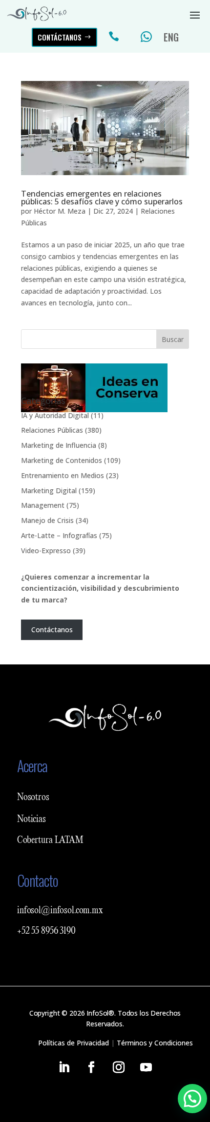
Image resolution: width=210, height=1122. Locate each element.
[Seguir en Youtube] (146, 1067)
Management (42, 505)
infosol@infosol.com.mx (60, 911)
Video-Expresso (46, 550)
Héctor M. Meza (59, 211)
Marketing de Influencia (58, 445)
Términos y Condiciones (155, 1042)
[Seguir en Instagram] (118, 1067)
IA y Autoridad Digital (55, 415)
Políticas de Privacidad (73, 1042)
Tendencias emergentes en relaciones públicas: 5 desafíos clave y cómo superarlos (102, 197)
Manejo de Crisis (47, 520)
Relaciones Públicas (52, 430)
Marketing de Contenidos (61, 460)
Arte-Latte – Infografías (59, 535)
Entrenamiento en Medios (62, 475)
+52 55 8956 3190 (46, 931)
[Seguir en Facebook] (91, 1067)
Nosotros (33, 797)
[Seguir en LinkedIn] (64, 1067)
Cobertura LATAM (50, 840)
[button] (192, 1098)
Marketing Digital (49, 490)
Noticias (31, 819)
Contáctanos (60, 37)
